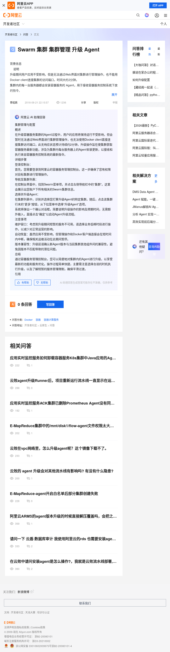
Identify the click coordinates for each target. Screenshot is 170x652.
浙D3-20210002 (41, 641)
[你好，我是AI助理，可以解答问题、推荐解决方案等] (146, 15)
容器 (38, 319)
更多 (155, 178)
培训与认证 (43, 612)
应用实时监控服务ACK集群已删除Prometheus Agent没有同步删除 (64, 403)
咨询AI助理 (154, 247)
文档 (6, 612)
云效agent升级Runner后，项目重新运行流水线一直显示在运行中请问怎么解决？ (64, 380)
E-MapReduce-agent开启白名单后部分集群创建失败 (54, 493)
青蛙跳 (13, 102)
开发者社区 (11, 34)
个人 (163, 23)
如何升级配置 (141, 80)
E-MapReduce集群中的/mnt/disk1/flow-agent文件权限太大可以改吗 (64, 425)
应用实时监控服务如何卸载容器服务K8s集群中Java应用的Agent (64, 358)
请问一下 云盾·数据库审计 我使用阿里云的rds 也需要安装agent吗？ (64, 538)
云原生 (43, 325)
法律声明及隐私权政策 (16, 627)
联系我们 (85, 603)
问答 (25, 34)
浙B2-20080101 (44, 636)
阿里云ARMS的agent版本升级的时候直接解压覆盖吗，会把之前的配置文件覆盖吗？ (64, 516)
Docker (28, 319)
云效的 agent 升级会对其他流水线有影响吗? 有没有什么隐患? (61, 471)
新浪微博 (23, 592)
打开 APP (158, 5)
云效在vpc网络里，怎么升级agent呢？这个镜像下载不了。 (59, 448)
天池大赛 (30, 612)
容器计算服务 (51, 319)
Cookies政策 (38, 627)
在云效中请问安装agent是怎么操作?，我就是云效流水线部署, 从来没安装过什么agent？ (64, 561)
